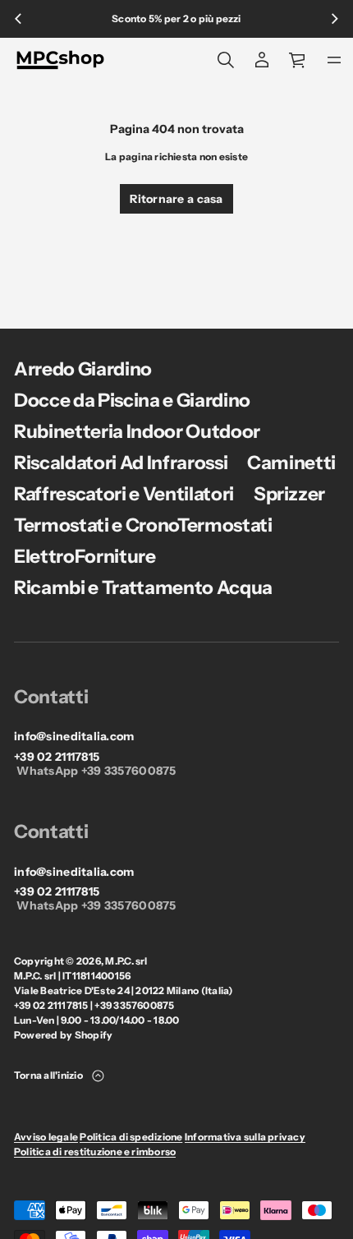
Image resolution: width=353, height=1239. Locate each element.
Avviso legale (46, 1137)
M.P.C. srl (126, 961)
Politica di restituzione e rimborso (95, 1151)
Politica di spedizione (131, 1137)
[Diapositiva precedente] (18, 19)
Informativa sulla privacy (245, 1137)
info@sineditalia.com (74, 737)
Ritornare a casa (176, 198)
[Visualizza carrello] (298, 60)
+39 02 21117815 (56, 757)
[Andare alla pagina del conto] (262, 60)
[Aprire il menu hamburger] (334, 60)
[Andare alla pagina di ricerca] (226, 60)
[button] (226, 60)
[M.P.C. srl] (60, 60)
